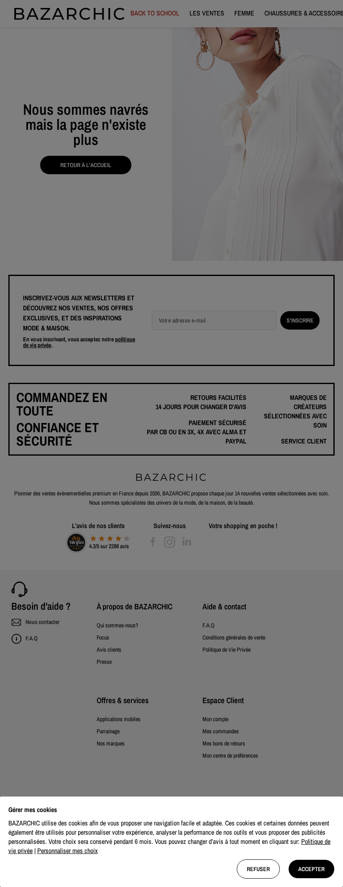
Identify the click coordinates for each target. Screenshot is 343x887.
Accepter (311, 869)
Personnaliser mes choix (67, 850)
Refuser (258, 869)
